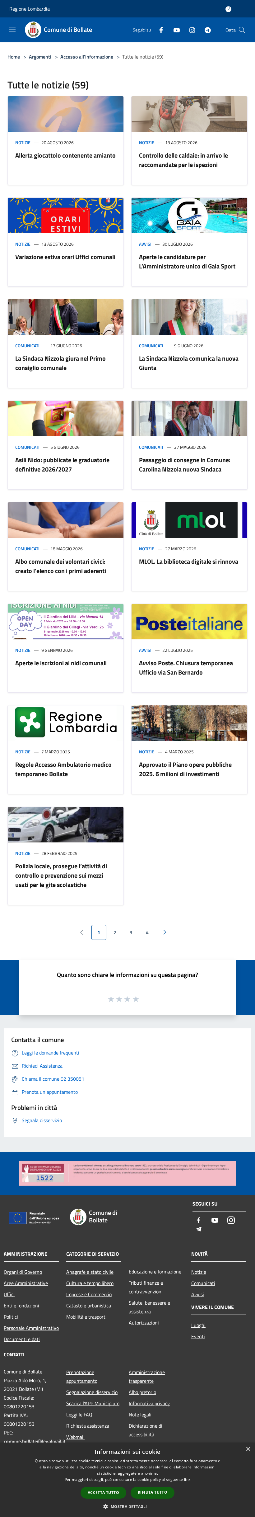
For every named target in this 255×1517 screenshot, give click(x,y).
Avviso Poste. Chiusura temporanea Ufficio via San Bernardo (186, 667)
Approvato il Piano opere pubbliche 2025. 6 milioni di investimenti (185, 769)
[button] (127, 1506)
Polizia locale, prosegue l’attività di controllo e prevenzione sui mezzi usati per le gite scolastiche (61, 875)
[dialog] (127, 1480)
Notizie (22, 142)
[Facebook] (158, 30)
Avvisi (145, 244)
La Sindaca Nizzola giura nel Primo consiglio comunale (60, 362)
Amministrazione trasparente (147, 1376)
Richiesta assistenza (87, 1425)
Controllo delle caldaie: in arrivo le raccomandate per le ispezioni (183, 159)
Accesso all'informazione (86, 56)
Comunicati (27, 345)
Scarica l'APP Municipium (92, 1403)
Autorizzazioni (144, 1322)
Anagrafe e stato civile (90, 1272)
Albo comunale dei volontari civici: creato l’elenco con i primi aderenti (60, 566)
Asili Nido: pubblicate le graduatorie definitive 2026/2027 (62, 464)
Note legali (140, 1414)
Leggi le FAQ (79, 1414)
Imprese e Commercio (89, 1294)
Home (13, 56)
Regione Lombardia (29, 8)
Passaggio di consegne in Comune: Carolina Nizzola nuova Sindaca (184, 464)
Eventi (198, 1336)
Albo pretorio (142, 1392)
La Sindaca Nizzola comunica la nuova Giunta (189, 362)
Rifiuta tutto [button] (152, 1492)
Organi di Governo (23, 1272)
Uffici (9, 1294)
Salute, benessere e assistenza (149, 1307)
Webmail (75, 1437)
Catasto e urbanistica (88, 1305)
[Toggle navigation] (12, 29)
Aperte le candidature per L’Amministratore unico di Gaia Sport (187, 261)
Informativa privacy (149, 1403)
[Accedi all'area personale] (228, 9)
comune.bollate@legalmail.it (35, 1441)
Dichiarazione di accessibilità (145, 1430)
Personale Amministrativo (31, 1328)
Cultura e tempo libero (90, 1283)
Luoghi (198, 1325)
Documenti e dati (22, 1339)
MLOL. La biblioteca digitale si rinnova (188, 561)
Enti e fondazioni (21, 1305)
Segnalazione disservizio (92, 1392)
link (187, 1479)
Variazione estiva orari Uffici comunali (65, 257)
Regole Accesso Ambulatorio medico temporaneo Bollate (63, 769)
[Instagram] (189, 30)
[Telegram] (205, 30)
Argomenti (40, 56)
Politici (11, 1316)
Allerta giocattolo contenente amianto (65, 155)
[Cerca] (242, 30)
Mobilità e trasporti (86, 1316)
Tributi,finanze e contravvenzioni (146, 1287)
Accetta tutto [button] (103, 1492)
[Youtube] (174, 30)
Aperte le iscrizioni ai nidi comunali (61, 663)
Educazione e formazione (155, 1271)
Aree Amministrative (26, 1283)
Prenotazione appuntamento (81, 1376)
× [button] (248, 1449)
